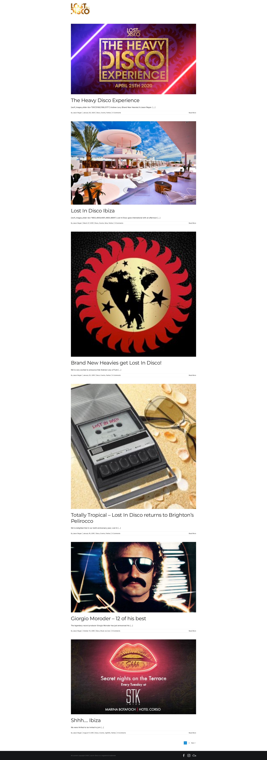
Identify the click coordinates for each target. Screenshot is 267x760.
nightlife (107, 733)
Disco (98, 113)
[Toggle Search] (186, 8)
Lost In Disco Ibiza (93, 211)
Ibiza (106, 223)
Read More (192, 113)
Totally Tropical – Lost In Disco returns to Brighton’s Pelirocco (132, 518)
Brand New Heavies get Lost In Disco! (116, 363)
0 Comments (116, 113)
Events (103, 113)
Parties (108, 113)
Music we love (105, 631)
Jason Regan (77, 113)
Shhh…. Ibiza (86, 720)
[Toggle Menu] (194, 8)
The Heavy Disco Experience (105, 100)
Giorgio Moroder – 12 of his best (108, 618)
